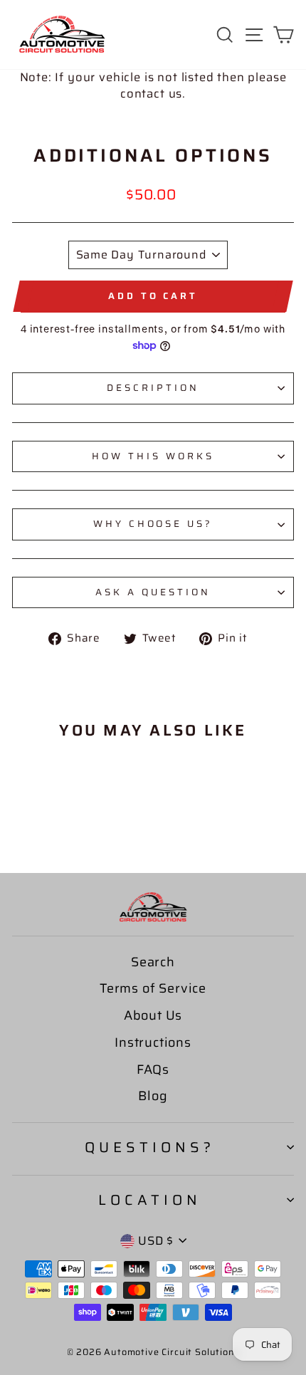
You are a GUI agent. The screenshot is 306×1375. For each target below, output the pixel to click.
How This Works (153, 456)
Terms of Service (153, 988)
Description (153, 387)
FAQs (153, 1069)
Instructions (153, 1042)
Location (149, 1199)
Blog (152, 1096)
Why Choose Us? (153, 523)
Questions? (150, 1147)
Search (153, 962)
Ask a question (153, 592)
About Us (153, 1015)
